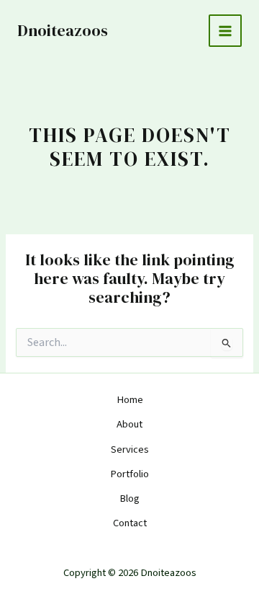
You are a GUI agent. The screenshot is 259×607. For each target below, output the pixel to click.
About (129, 424)
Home (130, 399)
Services (130, 449)
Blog (129, 498)
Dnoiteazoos (62, 30)
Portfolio (129, 474)
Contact (130, 523)
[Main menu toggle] (225, 31)
